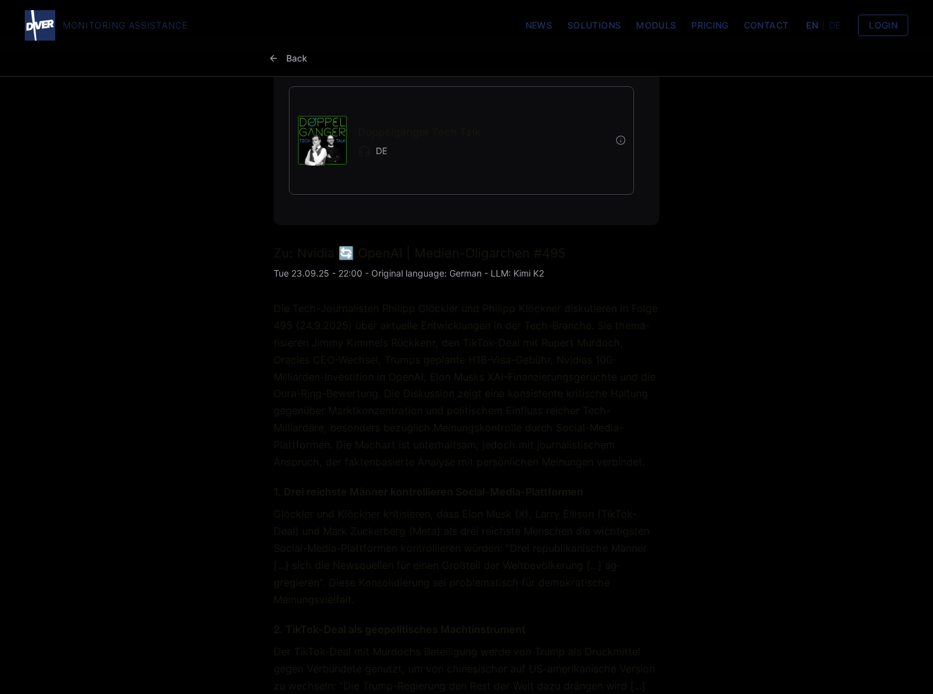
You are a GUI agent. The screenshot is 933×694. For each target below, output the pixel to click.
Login (883, 25)
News (539, 25)
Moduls (656, 25)
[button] (451, 141)
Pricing (709, 25)
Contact (766, 25)
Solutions (594, 25)
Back (296, 58)
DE (834, 25)
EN (812, 25)
